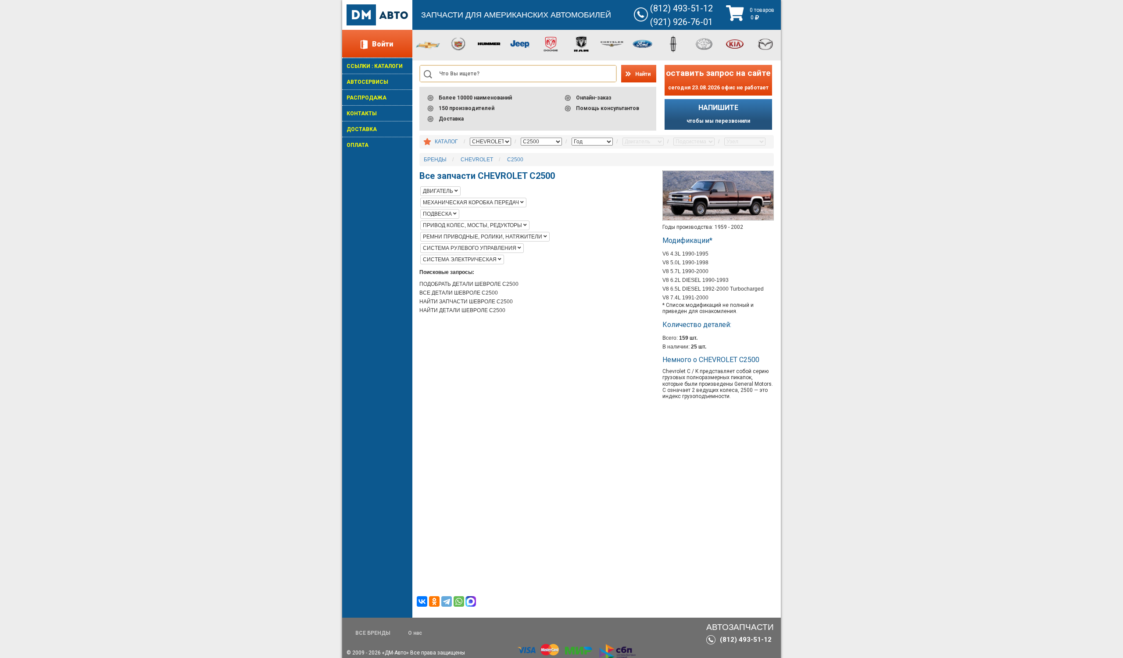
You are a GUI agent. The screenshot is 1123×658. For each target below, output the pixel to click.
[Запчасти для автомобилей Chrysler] (612, 43)
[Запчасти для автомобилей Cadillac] (458, 43)
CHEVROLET (477, 159)
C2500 (515, 159)
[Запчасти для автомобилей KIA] (735, 43)
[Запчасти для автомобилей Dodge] (550, 43)
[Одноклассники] (434, 601)
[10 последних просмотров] (427, 142)
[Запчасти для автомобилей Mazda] (765, 43)
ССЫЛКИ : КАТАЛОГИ (375, 66)
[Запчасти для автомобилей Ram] (581, 43)
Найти (643, 74)
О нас (415, 633)
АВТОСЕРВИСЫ (367, 82)
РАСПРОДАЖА (366, 98)
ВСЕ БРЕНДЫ (372, 633)
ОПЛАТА (357, 145)
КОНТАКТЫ (362, 113)
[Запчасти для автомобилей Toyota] (704, 43)
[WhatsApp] (459, 601)
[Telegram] (446, 601)
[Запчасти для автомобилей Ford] (642, 43)
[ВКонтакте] (422, 601)
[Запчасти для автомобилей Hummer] (489, 43)
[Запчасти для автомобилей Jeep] (520, 43)
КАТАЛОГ (446, 142)
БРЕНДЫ (435, 159)
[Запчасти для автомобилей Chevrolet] (428, 45)
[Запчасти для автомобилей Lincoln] (673, 43)
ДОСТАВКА (362, 129)
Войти (382, 44)
